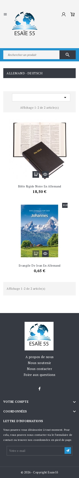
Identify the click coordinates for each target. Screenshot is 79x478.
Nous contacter (39, 368)
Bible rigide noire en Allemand (39, 186)
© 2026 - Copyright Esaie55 (39, 472)
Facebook (39, 389)
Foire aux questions (40, 374)
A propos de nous (39, 357)
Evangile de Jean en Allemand (40, 265)
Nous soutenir (39, 363)
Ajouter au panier (35, 174)
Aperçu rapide (45, 174)
